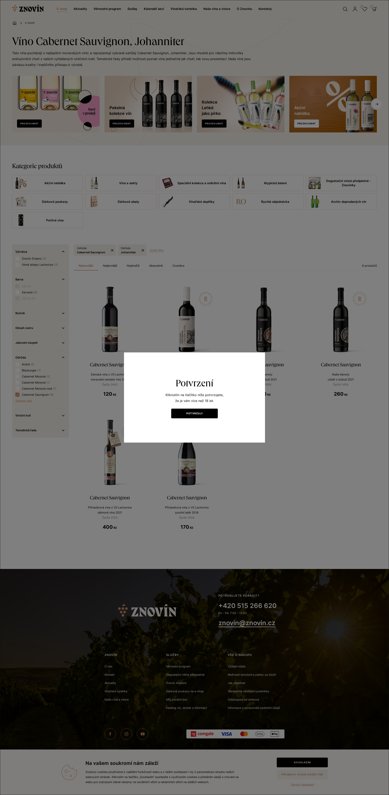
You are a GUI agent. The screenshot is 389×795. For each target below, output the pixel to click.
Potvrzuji (194, 413)
